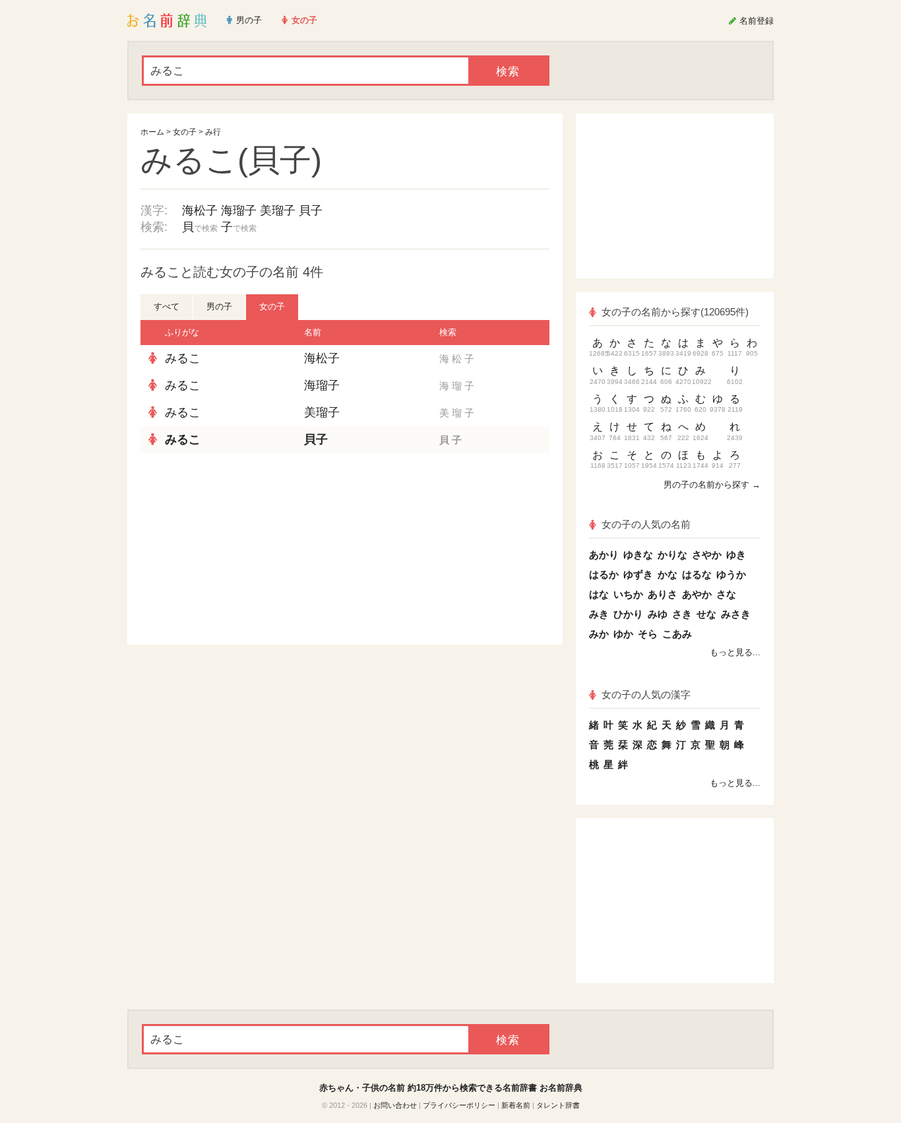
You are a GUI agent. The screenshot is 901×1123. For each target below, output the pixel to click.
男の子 (219, 306)
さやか (707, 554)
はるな (697, 574)
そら (648, 633)
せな (706, 614)
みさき (736, 614)
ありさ (662, 594)
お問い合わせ (395, 1105)
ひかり (628, 614)
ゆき (736, 554)
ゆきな (638, 554)
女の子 (185, 132)
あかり (604, 554)
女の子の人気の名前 (646, 524)
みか (599, 633)
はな (599, 594)
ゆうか (731, 574)
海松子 (200, 210)
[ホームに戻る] (167, 20)
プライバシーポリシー (459, 1105)
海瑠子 (239, 210)
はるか (604, 574)
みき (599, 614)
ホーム (152, 132)
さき (682, 614)
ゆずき (638, 574)
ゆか (623, 633)
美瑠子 (277, 210)
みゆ (658, 614)
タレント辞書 (558, 1105)
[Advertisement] (239, 548)
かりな (672, 554)
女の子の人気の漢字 (646, 694)
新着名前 (515, 1105)
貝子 (311, 210)
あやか (697, 594)
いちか (628, 594)
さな (726, 594)
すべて (166, 306)
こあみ (677, 633)
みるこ (183, 358)
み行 (213, 132)
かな (667, 574)
